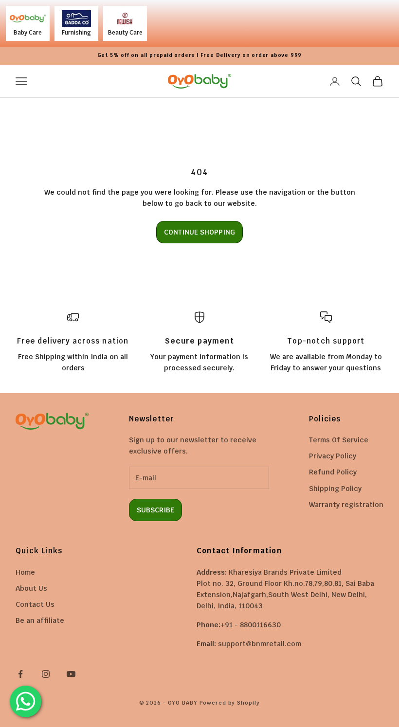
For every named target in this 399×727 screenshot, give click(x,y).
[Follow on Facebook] (20, 674)
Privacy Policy (332, 456)
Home (25, 572)
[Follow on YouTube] (71, 674)
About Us (31, 588)
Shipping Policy (335, 488)
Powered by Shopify (230, 702)
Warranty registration (346, 504)
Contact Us (35, 604)
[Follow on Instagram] (46, 674)
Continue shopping (199, 232)
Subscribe (155, 510)
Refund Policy (333, 472)
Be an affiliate (40, 620)
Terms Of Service (338, 440)
